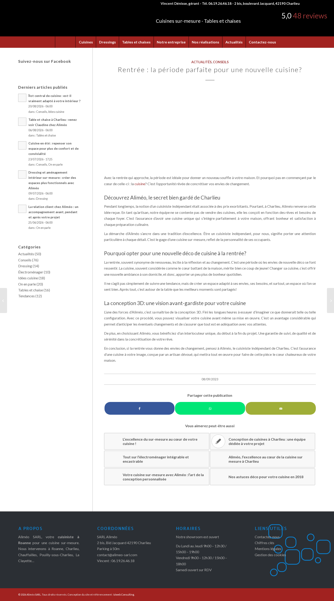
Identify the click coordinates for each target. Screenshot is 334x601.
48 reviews (310, 15)
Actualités (201, 62)
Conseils (221, 62)
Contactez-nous (267, 537)
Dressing (42, 198)
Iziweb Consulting (123, 594)
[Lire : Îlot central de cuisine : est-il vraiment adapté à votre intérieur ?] (22, 98)
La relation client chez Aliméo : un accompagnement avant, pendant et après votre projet (53, 212)
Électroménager (30, 272)
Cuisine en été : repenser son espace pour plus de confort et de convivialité (53, 148)
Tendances (26, 296)
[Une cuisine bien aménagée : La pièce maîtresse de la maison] (3, 300)
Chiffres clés (264, 542)
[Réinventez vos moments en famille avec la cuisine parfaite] (330, 300)
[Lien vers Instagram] (312, 3)
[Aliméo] (53, 21)
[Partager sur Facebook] (140, 408)
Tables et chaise (46, 135)
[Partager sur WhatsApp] (210, 408)
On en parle (55, 164)
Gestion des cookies (270, 555)
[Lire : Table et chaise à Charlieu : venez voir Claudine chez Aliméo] (22, 122)
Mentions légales (268, 548)
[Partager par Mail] (281, 408)
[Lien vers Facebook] (305, 3)
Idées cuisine (56, 112)
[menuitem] (65, 42)
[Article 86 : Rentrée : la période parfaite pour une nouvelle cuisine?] (210, 129)
